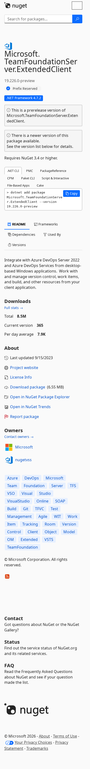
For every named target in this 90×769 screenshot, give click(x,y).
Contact (13, 618)
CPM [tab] (10, 178)
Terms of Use (65, 736)
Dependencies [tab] (23, 234)
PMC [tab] (29, 171)
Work (73, 516)
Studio (45, 493)
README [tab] (18, 224)
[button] (71, 193)
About (44, 736)
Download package (27, 387)
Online (42, 501)
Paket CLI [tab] (28, 178)
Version (69, 524)
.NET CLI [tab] (13, 171)
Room (50, 524)
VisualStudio (18, 501)
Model (69, 531)
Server (57, 485)
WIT (57, 516)
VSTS (48, 539)
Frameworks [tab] (47, 224)
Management (19, 516)
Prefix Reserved (25, 88)
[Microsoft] (9, 447)
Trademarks (37, 748)
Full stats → (13, 307)
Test (54, 508)
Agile (42, 516)
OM (10, 539)
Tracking (30, 524)
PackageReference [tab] (53, 171)
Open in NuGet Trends (30, 406)
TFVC (39, 508)
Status (12, 642)
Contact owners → (19, 436)
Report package (24, 416)
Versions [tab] (18, 244)
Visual (27, 493)
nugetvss (23, 459)
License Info (21, 377)
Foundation (34, 485)
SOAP (60, 501)
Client (33, 531)
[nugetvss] (9, 460)
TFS (73, 485)
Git (25, 508)
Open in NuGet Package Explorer (40, 397)
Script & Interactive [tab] (55, 178)
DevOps (31, 478)
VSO (11, 493)
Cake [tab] (40, 185)
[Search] (77, 19)
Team (12, 485)
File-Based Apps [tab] (18, 185)
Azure (12, 478)
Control (14, 531)
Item (11, 524)
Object (51, 531)
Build (11, 508)
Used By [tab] (54, 234)
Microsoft (24, 447)
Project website (24, 367)
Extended (29, 539)
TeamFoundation (22, 547)
